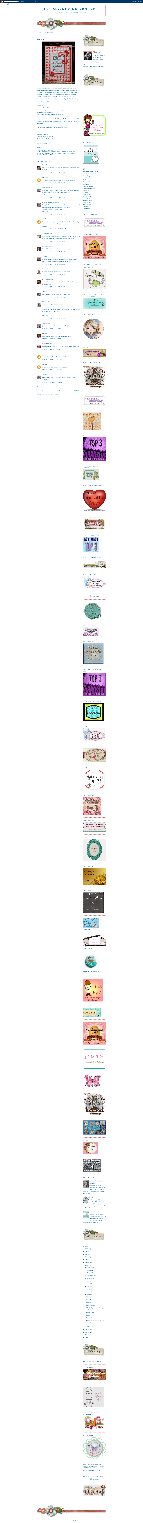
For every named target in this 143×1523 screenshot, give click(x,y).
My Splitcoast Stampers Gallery (92, 1361)
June (88, 1284)
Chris (43, 291)
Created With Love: (41, 132)
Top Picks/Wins (48, 33)
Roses (88, 1315)
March (89, 1292)
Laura (43, 256)
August (89, 1278)
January (89, 1326)
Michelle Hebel (87, 200)
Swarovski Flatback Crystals (65, 153)
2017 (86, 1254)
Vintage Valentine (91, 1318)
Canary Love (90, 1312)
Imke (43, 354)
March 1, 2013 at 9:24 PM (52, 328)
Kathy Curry (86, 176)
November (90, 1270)
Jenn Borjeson (46, 279)
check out (65, 119)
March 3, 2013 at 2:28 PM (52, 349)
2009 (86, 1338)
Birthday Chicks (93, 1212)
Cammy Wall (86, 182)
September (90, 1276)
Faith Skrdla (86, 208)
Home (39, 33)
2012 (86, 1329)
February (89, 1294)
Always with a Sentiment (49, 202)
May (88, 1286)
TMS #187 (89, 1297)
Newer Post (40, 390)
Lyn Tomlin (86, 198)
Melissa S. (44, 165)
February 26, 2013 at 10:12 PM (54, 274)
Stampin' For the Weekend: (42, 136)
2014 (86, 1262)
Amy (43, 177)
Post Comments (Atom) (51, 394)
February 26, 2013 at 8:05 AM (53, 197)
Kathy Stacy (86, 194)
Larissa (44, 374)
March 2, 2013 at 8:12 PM (52, 339)
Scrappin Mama (46, 187)
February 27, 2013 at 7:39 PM (53, 287)
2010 (86, 1335)
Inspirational (55, 151)
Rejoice (88, 1302)
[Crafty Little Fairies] (95, 588)
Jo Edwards (86, 192)
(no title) (90, 1197)
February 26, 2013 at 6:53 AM (53, 172)
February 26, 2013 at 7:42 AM (53, 183)
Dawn (43, 333)
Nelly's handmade (47, 302)
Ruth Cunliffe (87, 204)
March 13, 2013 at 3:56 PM (52, 382)
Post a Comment (41, 387)
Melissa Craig (46, 343)
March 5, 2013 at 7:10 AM (52, 359)
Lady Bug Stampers (47, 219)
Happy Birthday (90, 1305)
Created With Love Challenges (60, 192)
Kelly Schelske (87, 196)
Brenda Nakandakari (89, 188)
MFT (74, 151)
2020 (86, 1246)
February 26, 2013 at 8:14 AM (53, 214)
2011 (86, 1332)
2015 (86, 1260)
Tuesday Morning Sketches (46, 154)
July (88, 1281)
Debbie (44, 269)
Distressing (46, 151)
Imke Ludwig (87, 178)
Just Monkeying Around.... (71, 9)
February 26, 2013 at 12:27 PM (54, 241)
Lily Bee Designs (66, 151)
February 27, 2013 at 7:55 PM (53, 297)
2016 (86, 1257)
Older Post (77, 390)
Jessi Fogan (45, 246)
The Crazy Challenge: (41, 138)
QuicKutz (40, 153)
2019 (86, 1249)
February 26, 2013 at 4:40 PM (53, 252)
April (88, 1289)
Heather (72, 99)
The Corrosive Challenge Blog (91, 1470)
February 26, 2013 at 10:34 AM (54, 229)
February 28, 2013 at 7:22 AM (53, 318)
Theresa (44, 323)
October (89, 1273)
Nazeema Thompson (89, 202)
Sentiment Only (49, 153)
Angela (97, 52)
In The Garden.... (91, 1300)
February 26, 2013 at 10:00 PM (54, 264)
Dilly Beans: (39, 134)
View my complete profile (92, 69)
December (90, 1267)
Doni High (86, 190)
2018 (86, 1251)
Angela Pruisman (88, 186)
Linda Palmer (45, 234)
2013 (86, 1265)
